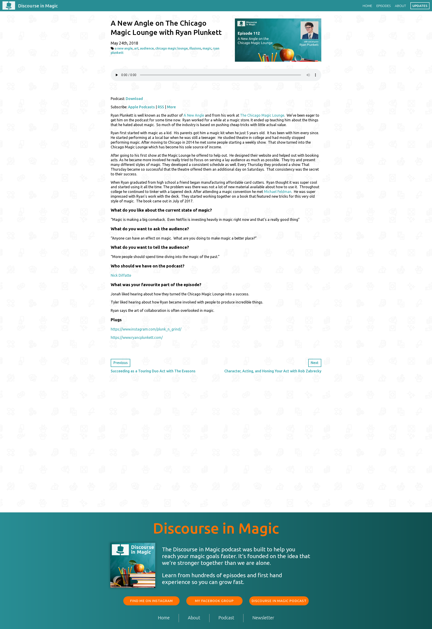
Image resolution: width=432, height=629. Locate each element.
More (171, 107)
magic (207, 48)
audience (147, 48)
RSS (161, 107)
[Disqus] (216, 437)
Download (134, 99)
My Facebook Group (214, 601)
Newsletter (263, 617)
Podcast (226, 617)
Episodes (383, 6)
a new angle (124, 48)
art (136, 48)
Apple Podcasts (141, 107)
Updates (420, 6)
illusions (195, 48)
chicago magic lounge (171, 48)
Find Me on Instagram (151, 601)
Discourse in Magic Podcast (279, 601)
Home (367, 6)
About (400, 6)
